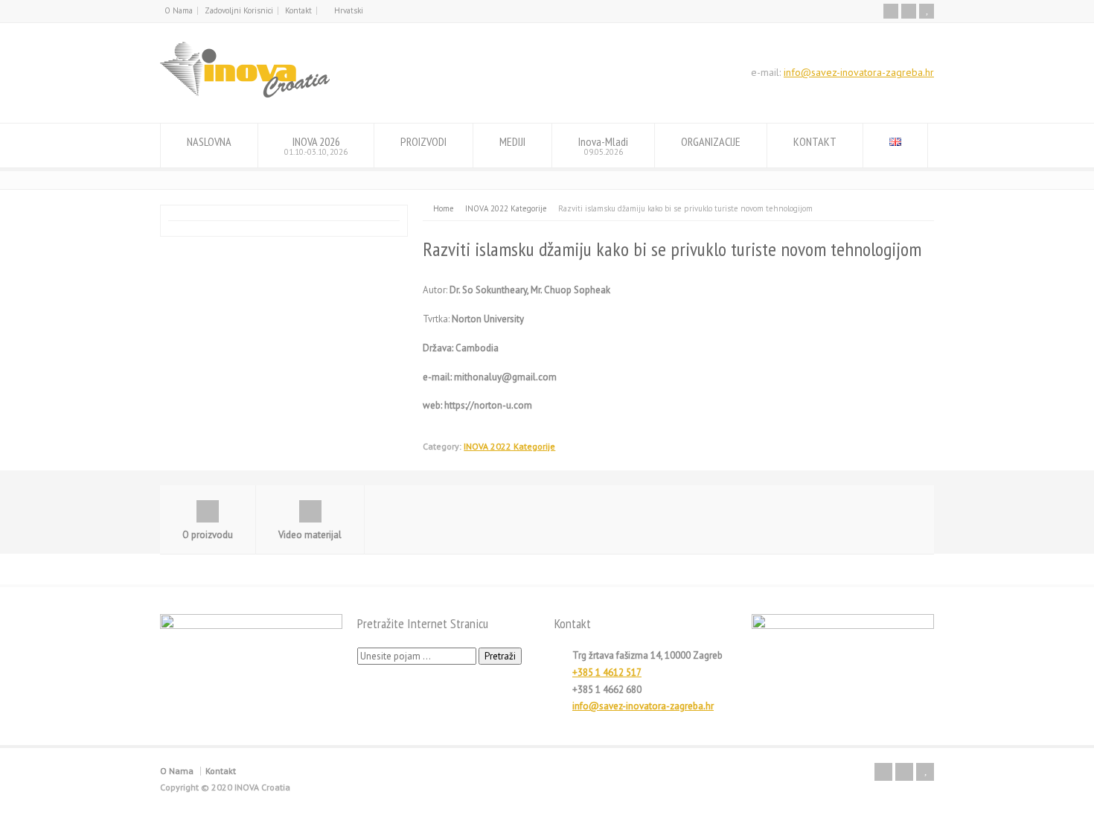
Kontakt (298, 10)
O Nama (178, 10)
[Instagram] (908, 11)
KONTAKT (815, 141)
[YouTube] (926, 11)
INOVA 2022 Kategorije (509, 446)
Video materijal (310, 534)
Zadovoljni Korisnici (239, 10)
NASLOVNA (209, 141)
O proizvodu (207, 534)
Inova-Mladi (603, 145)
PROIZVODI (423, 141)
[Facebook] (890, 11)
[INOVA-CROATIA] (245, 95)
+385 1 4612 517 (607, 672)
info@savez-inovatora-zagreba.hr (859, 72)
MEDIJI (512, 141)
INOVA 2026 (316, 145)
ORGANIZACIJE (710, 141)
